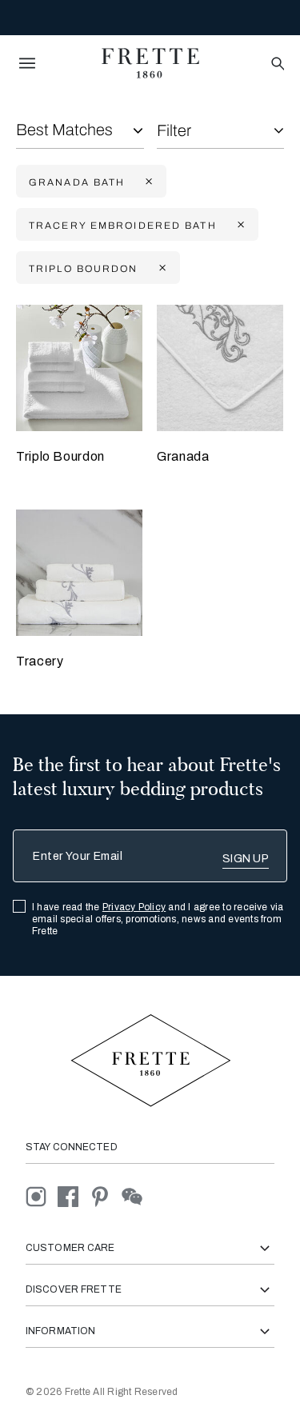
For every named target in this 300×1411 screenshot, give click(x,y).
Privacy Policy (134, 907)
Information (60, 1331)
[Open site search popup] (276, 64)
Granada (183, 456)
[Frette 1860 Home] (150, 63)
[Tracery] (79, 573)
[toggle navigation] (27, 63)
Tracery (39, 661)
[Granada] (220, 368)
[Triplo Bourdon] (79, 368)
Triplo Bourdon (60, 456)
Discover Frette (74, 1289)
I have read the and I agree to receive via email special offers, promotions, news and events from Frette (158, 919)
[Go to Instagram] (42, 1196)
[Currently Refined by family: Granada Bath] (147, 182)
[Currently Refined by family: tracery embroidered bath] (239, 225)
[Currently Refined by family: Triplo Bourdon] (160, 268)
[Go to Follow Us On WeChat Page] (136, 1196)
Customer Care (70, 1247)
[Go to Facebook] (74, 1196)
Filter (174, 130)
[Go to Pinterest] (106, 1196)
